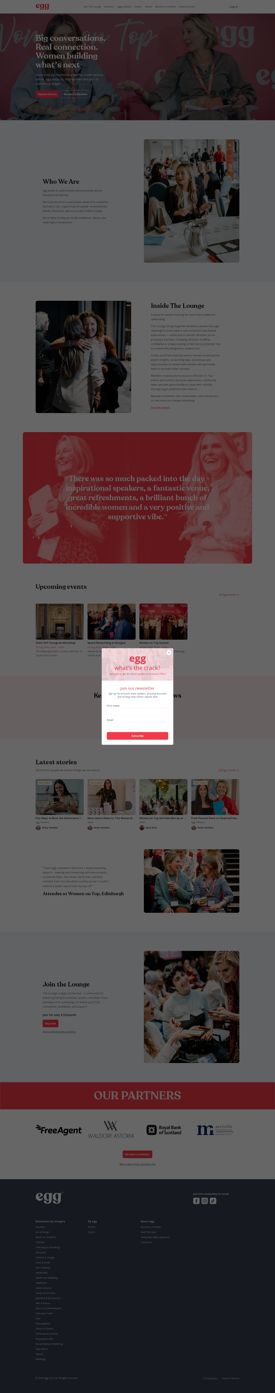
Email (110, 720)
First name (113, 705)
